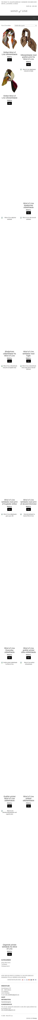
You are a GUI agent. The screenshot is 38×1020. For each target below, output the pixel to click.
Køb (9, 59)
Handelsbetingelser (6, 1002)
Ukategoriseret (5, 966)
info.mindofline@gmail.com (12, 994)
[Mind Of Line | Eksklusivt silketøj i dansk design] (19, 11)
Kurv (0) (28, 6)
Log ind (34, 6)
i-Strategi (34, 1018)
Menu (34, 18)
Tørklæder (4, 964)
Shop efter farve (5, 962)
